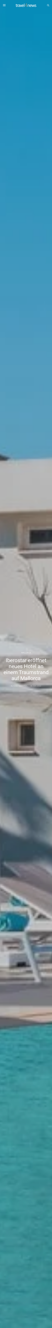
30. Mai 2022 (35, 686)
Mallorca (26, 653)
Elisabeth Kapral (19, 686)
